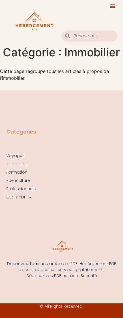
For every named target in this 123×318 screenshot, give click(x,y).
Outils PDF (16, 197)
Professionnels (21, 189)
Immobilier (17, 164)
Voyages (15, 155)
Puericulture (18, 180)
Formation (16, 172)
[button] (112, 6)
